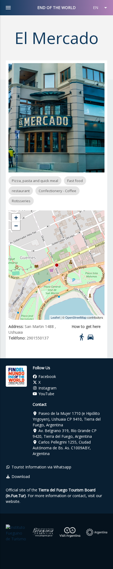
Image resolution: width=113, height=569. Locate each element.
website (12, 501)
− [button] (16, 225)
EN (101, 7)
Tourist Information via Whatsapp (40, 467)
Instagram (46, 388)
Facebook (46, 376)
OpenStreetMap (75, 317)
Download (20, 476)
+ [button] (16, 217)
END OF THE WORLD (56, 7)
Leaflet (55, 317)
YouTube (45, 393)
